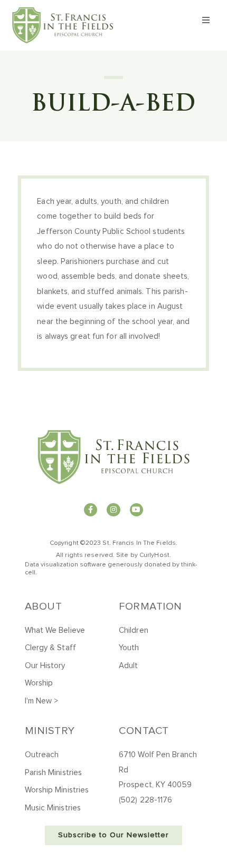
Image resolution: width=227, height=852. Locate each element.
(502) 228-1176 (145, 800)
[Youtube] (136, 509)
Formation (150, 606)
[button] (206, 20)
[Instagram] (113, 509)
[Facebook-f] (90, 509)
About (43, 606)
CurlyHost (154, 555)
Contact (144, 731)
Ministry (50, 731)
